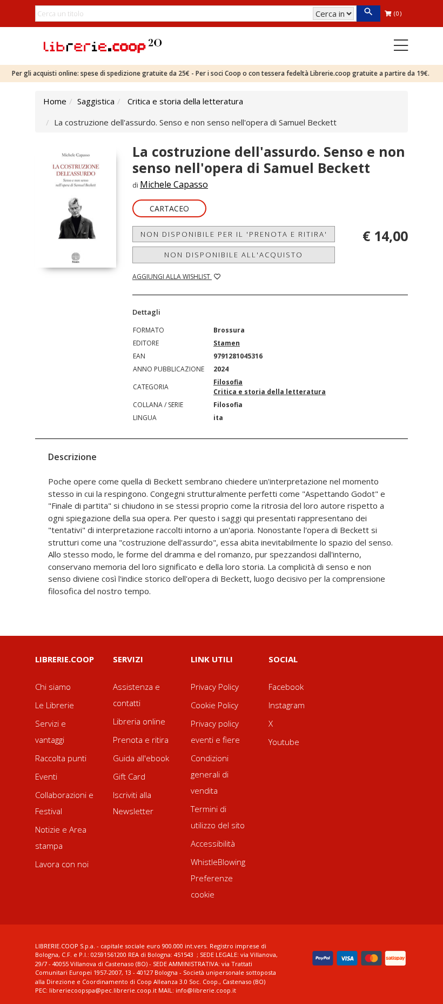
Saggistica (96, 101)
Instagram (287, 705)
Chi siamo (53, 686)
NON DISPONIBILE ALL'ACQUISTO (233, 255)
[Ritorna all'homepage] (102, 44)
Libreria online (139, 721)
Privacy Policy (215, 686)
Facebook (286, 686)
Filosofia (228, 382)
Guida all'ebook (141, 758)
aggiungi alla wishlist (172, 276)
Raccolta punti (60, 758)
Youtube (284, 741)
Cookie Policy (214, 705)
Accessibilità (213, 843)
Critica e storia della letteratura (185, 101)
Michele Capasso (174, 184)
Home (54, 101)
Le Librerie (54, 705)
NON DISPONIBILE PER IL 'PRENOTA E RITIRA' (233, 234)
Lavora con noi (62, 864)
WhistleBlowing (218, 861)
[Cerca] (368, 13)
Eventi (46, 776)
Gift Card (129, 776)
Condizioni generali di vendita (210, 774)
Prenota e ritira (141, 739)
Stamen (226, 343)
